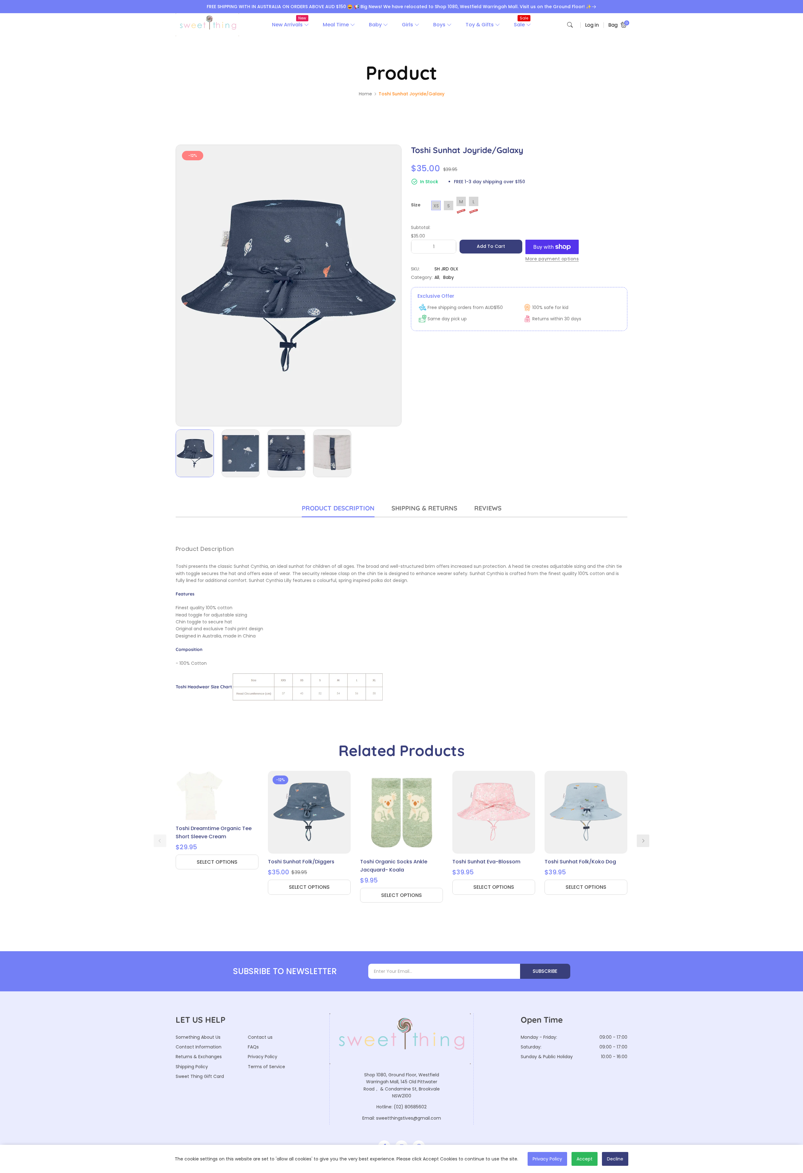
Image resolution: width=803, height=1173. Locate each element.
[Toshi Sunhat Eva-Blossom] (493, 812)
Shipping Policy (192, 1067)
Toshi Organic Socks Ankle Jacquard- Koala (393, 865)
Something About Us (198, 1037)
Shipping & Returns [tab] (424, 508)
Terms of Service (266, 1067)
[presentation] (160, 840)
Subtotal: (420, 227)
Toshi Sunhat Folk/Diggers (301, 861)
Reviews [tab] (488, 508)
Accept (585, 1159)
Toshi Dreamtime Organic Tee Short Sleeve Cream (214, 832)
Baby (448, 277)
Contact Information (198, 1047)
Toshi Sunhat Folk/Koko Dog (580, 861)
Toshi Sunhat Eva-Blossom (486, 861)
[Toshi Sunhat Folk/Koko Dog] (586, 812)
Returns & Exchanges (199, 1056)
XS (436, 206)
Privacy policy (547, 1159)
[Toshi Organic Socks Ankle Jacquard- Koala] (401, 812)
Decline (615, 1159)
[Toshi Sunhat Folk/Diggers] (309, 812)
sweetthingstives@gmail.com (408, 1118)
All (436, 277)
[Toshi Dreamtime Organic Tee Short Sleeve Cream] (217, 795)
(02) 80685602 (410, 1107)
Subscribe (545, 971)
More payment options (552, 259)
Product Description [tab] (338, 508)
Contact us (260, 1037)
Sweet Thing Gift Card (200, 1076)
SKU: (415, 269)
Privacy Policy (262, 1056)
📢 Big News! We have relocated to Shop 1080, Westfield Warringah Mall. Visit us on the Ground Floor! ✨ (472, 6)
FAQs (253, 1047)
